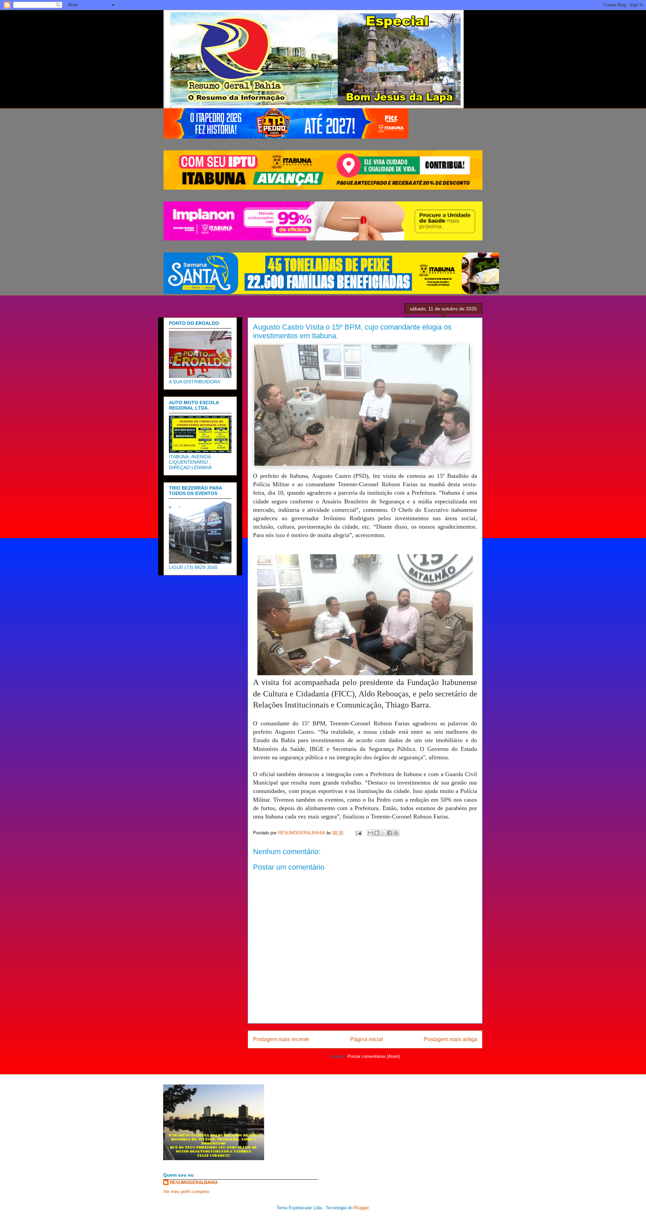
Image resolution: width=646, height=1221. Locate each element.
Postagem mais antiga (450, 1039)
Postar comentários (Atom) (374, 1056)
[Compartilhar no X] (383, 833)
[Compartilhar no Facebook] (389, 833)
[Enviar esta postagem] (358, 832)
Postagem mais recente (281, 1039)
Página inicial (366, 1039)
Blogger (361, 1207)
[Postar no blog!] (376, 833)
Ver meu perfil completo (186, 1191)
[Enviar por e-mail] (370, 833)
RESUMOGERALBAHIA (194, 1182)
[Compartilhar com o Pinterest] (396, 833)
